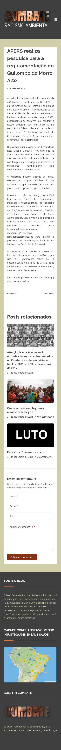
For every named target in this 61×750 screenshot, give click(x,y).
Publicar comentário (22, 557)
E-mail (14, 506)
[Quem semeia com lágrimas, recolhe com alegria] (30, 391)
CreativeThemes (13, 746)
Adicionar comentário (22, 526)
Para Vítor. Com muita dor (24, 452)
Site (12, 516)
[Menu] (55, 19)
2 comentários (45, 456)
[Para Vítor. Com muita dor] (30, 435)
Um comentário (45, 416)
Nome (14, 496)
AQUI (54, 730)
